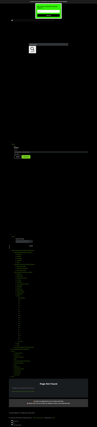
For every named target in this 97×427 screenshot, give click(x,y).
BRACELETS (20, 276)
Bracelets (19, 254)
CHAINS (19, 280)
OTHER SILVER (20, 292)
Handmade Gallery (19, 363)
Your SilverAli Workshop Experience (20, 349)
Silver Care (16, 374)
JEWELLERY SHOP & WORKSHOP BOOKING (23, 250)
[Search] (31, 241)
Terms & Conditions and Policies (22, 361)
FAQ (15, 359)
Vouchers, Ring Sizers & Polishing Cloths (24, 347)
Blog (15, 365)
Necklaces (19, 258)
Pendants (19, 260)
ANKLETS (19, 274)
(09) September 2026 (22, 268)
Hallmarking (17, 372)
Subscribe (48, 15)
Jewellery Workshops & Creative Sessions (24, 264)
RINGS (18, 295)
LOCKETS (19, 288)
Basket (18, 156)
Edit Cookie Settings (38, 417)
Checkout (26, 156)
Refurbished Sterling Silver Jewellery (23, 272)
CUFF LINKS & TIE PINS (23, 284)
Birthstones (17, 366)
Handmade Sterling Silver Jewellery (23, 252)
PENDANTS (20, 294)
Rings (18, 262)
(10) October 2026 (21, 270)
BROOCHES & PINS (22, 278)
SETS (18, 345)
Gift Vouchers (17, 370)
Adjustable (22, 297)
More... (13, 351)
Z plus (21, 341)
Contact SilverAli (18, 353)
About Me (16, 355)
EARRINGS (19, 286)
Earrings (19, 256)
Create (53, 417)
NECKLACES (20, 290)
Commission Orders (19, 368)
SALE (18, 343)
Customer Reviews (19, 357)
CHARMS (19, 282)
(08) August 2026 (21, 266)
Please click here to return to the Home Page (23, 391)
